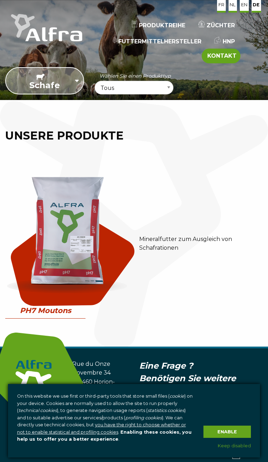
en (244, 4)
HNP (228, 41)
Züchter (220, 25)
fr (221, 4)
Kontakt (221, 55)
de (256, 4)
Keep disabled (234, 445)
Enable (227, 431)
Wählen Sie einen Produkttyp (135, 76)
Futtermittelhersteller (159, 41)
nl (233, 4)
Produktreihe (161, 25)
